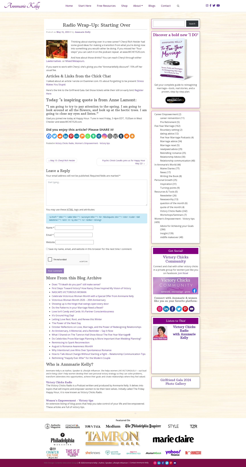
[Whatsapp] (87, 136)
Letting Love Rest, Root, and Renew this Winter (77, 319)
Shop (124, 5)
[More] (132, 136)
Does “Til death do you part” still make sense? (76, 284)
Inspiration (166, 184)
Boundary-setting (169, 129)
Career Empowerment (166, 114)
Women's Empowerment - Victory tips (92, 143)
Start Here (84, 5)
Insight (164, 233)
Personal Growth (163, 180)
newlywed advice (169, 149)
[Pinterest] (71, 136)
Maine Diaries (167, 168)
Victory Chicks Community (175, 259)
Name (50, 227)
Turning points (168, 187)
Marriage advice (168, 141)
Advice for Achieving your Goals (177, 226)
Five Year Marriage (164, 125)
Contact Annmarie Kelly (139, 462)
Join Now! (183, 273)
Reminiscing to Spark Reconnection (70, 342)
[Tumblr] (121, 136)
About (137, 5)
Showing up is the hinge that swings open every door (80, 303)
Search (192, 23)
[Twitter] (54, 136)
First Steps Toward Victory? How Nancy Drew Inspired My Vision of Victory (91, 288)
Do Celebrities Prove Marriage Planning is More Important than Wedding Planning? (96, 338)
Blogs (151, 5)
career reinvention (170, 118)
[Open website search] (178, 6)
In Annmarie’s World (165, 164)
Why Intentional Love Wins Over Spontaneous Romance (81, 350)
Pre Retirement (168, 122)
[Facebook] (48, 136)
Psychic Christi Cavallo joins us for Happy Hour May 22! (123, 162)
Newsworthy (167, 199)
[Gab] (93, 136)
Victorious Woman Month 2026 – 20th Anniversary (79, 300)
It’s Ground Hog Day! (63, 315)
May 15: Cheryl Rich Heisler (62, 160)
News (163, 172)
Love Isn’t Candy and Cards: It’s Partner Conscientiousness (83, 311)
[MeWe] (76, 136)
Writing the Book (169, 176)
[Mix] (82, 136)
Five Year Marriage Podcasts (175, 137)
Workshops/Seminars (171, 214)
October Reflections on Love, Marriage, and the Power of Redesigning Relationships (96, 327)
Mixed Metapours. (75, 61)
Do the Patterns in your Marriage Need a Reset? (77, 307)
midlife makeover (169, 237)
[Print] (126, 136)
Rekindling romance (170, 153)
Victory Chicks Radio (64, 143)
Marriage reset (168, 145)
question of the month (172, 203)
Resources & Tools (164, 191)
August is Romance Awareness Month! (72, 346)
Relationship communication (175, 160)
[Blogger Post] (109, 136)
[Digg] (98, 136)
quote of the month (170, 207)
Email (50, 234)
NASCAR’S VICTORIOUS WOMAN (69, 292)
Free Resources (106, 5)
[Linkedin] (65, 136)
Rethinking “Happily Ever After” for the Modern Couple (81, 358)
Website (50, 242)
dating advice (167, 133)
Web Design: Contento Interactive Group (60, 462)
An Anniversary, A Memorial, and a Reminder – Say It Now (82, 330)
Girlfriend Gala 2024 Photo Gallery (175, 381)
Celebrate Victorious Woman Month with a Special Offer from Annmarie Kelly (93, 296)
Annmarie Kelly (83, 32)
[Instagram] (104, 136)
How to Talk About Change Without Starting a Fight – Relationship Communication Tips (98, 354)
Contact (166, 5)
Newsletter (166, 195)
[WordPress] (115, 136)
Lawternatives (53, 61)
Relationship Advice (170, 156)
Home (69, 5)
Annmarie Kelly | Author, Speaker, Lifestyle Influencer (106, 462)
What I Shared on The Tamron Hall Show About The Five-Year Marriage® (91, 334)
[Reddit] (60, 136)
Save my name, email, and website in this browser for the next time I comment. (90, 249)
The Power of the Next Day (66, 323)
